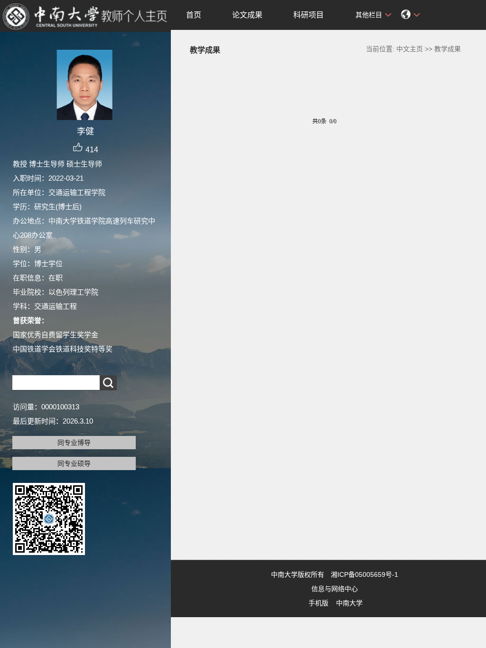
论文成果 (247, 15)
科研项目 (308, 15)
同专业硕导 (74, 463)
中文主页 (409, 49)
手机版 (318, 603)
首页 (193, 15)
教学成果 (447, 49)
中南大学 (349, 603)
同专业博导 (74, 442)
